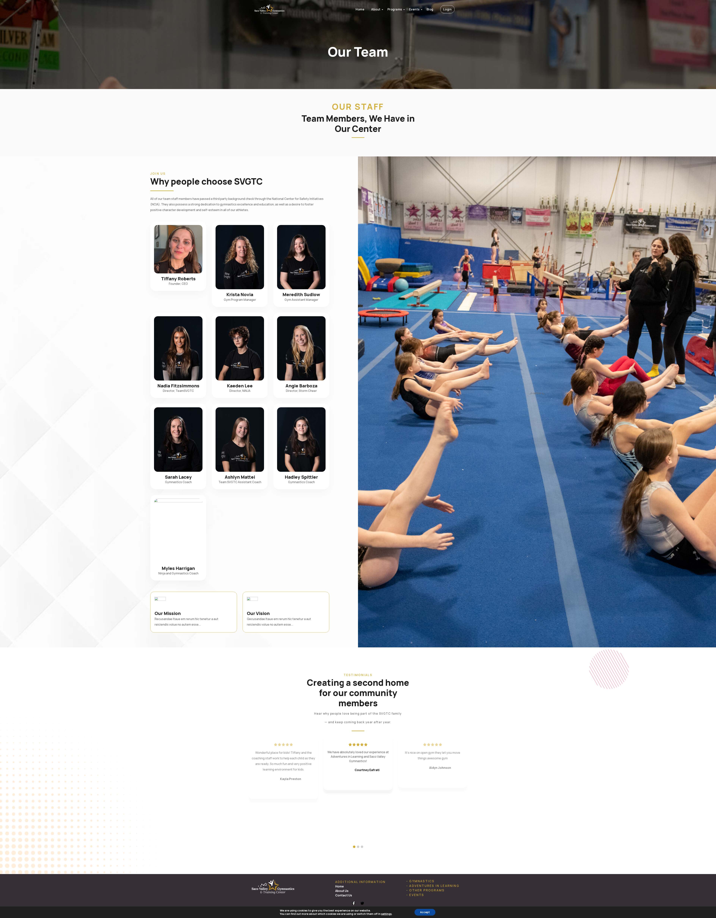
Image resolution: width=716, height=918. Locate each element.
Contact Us (343, 895)
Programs (394, 9)
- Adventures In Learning (432, 886)
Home (360, 9)
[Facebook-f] (353, 903)
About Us (341, 891)
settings (386, 914)
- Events (415, 895)
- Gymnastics (420, 881)
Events (414, 9)
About (376, 9)
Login (447, 9)
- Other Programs (425, 890)
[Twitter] (362, 903)
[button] (354, 847)
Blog (430, 9)
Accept (425, 912)
